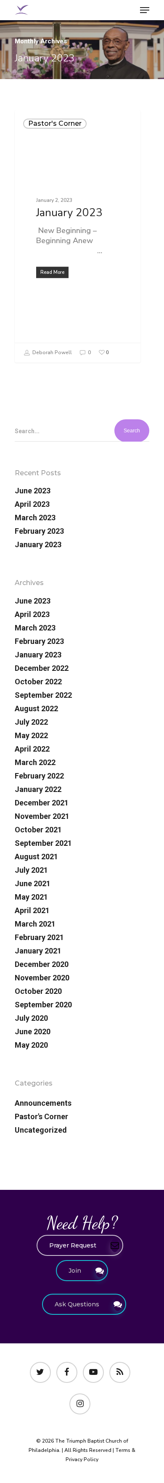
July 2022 (31, 722)
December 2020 (42, 964)
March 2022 (35, 762)
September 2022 (43, 695)
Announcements (43, 1103)
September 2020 (43, 1004)
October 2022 (38, 681)
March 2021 (35, 923)
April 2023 (32, 504)
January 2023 (38, 544)
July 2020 (31, 1018)
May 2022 (31, 735)
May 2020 (31, 1045)
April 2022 (32, 748)
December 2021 (42, 802)
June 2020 (32, 1031)
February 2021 (39, 937)
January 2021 (38, 950)
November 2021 (42, 816)
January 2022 (38, 789)
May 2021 (31, 896)
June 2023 (32, 490)
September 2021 (43, 843)
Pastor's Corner (55, 123)
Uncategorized (41, 1129)
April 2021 (32, 910)
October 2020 (38, 991)
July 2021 (31, 870)
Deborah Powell (51, 352)
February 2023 (39, 531)
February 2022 (39, 775)
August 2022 (36, 708)
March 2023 (35, 517)
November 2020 (42, 977)
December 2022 (42, 668)
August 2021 (36, 856)
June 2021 (32, 883)
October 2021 (38, 829)
